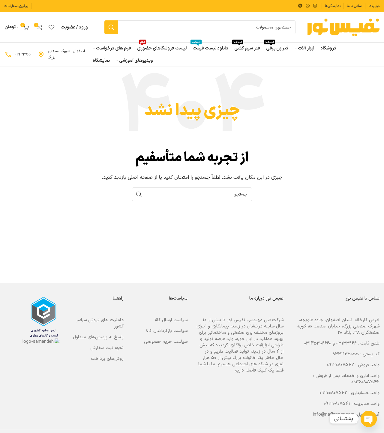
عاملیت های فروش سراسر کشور (99, 323)
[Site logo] (344, 27)
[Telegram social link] (300, 6)
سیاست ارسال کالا (171, 320)
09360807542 (365, 382)
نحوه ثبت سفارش (107, 348)
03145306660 (317, 343)
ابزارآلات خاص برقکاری (250, 345)
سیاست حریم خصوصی (166, 342)
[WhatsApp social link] (307, 6)
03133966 (346, 343)
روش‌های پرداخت (107, 359)
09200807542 (333, 393)
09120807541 (337, 403)
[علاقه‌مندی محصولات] (52, 27)
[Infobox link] (62, 54)
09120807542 (340, 365)
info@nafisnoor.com (334, 414)
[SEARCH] (111, 27)
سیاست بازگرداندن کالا (167, 331)
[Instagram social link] (315, 6)
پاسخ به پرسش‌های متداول (98, 337)
